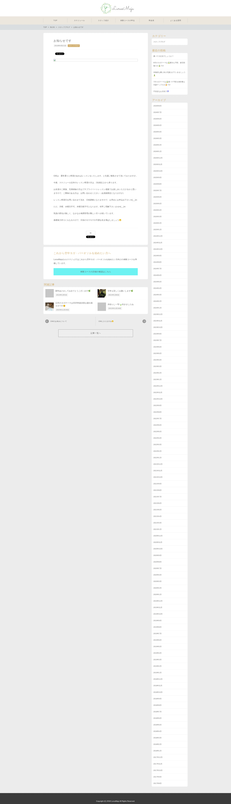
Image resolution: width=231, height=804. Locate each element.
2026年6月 (157, 119)
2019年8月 (157, 627)
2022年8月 (157, 412)
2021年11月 (157, 471)
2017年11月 (157, 764)
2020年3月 (157, 581)
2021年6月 (157, 503)
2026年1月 (157, 151)
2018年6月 (157, 718)
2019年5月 (157, 646)
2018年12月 (158, 679)
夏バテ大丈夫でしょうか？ (163, 56)
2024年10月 (158, 249)
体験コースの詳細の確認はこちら (95, 272)
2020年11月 (157, 542)
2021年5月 (157, 510)
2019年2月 (157, 666)
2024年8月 (157, 262)
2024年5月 (157, 282)
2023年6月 (157, 347)
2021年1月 (157, 529)
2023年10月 (158, 327)
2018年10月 (158, 692)
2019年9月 (157, 620)
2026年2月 (157, 145)
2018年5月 (157, 725)
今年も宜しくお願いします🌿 (120, 291)
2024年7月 (157, 269)
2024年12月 (158, 236)
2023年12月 (158, 314)
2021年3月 (157, 523)
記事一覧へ (96, 333)
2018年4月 (157, 731)
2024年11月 (157, 243)
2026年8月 (157, 106)
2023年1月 (157, 379)
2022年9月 (157, 405)
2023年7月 (157, 340)
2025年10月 (158, 171)
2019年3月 (157, 660)
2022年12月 (158, 386)
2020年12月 (158, 536)
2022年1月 (157, 458)
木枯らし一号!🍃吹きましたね (121, 304)
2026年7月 (157, 112)
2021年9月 (157, 484)
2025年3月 (157, 217)
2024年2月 (157, 301)
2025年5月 (157, 204)
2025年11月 (157, 164)
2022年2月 (157, 451)
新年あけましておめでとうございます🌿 (72, 291)
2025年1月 (157, 229)
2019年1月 (157, 673)
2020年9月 (157, 555)
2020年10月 (158, 549)
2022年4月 (157, 438)
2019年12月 (158, 601)
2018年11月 (157, 686)
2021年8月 (157, 490)
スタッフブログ (74, 46)
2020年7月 (157, 568)
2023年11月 (157, 321)
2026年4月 (157, 132)
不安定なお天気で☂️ (161, 91)
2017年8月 (157, 783)
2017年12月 (158, 757)
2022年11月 (157, 392)
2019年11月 (157, 607)
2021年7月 (157, 497)
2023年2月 (157, 373)
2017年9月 (157, 777)
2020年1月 (157, 594)
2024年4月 (157, 288)
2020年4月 (157, 575)
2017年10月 (158, 770)
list (90, 233)
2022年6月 (157, 425)
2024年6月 (157, 275)
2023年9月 (157, 334)
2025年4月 (157, 210)
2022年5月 (157, 431)
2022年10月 (158, 399)
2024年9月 (157, 256)
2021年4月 (157, 516)
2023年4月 (157, 360)
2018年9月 (157, 699)
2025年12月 (158, 158)
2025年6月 (157, 197)
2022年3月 (157, 444)
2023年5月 (157, 353)
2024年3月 (157, 295)
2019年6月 (157, 640)
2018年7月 (157, 712)
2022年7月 (157, 418)
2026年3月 (157, 138)
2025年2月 (157, 223)
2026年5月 (157, 125)
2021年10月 (158, 477)
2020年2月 (157, 588)
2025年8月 (157, 184)
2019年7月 (157, 633)
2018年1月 (157, 751)
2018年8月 (157, 705)
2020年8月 (157, 562)
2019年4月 (157, 653)
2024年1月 (157, 308)
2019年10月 (158, 614)
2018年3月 (157, 738)
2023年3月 (157, 366)
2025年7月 (157, 190)
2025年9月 (157, 177)
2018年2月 (157, 744)
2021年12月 (158, 464)
